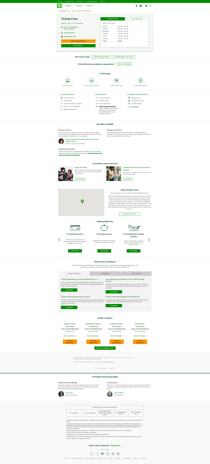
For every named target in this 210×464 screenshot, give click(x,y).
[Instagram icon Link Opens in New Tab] (107, 453)
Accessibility (127, 458)
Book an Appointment (78, 41)
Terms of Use (101, 458)
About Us (102, 1)
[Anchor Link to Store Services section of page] (67, 81)
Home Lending (136, 273)
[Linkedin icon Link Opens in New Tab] (118, 453)
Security (110, 458)
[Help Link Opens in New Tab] (141, 6)
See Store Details (70, 336)
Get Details (75, 251)
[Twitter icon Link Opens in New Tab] (97, 453)
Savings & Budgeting (74, 273)
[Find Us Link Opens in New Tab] (137, 6)
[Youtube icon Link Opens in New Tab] (102, 453)
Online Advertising (89, 458)
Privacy (66, 458)
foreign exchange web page (108, 361)
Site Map (143, 458)
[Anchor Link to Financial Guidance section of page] (140, 81)
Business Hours (113, 18)
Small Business (69, 1)
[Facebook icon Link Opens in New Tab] (92, 453)
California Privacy (76, 458)
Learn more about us (129, 214)
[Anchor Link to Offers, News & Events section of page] (91, 81)
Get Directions (78, 45)
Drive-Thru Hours (136, 18)
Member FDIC (112, 368)
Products (68, 5)
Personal (59, 1)
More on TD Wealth (124, 64)
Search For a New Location (105, 348)
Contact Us (116, 445)
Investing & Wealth (92, 1)
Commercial (80, 1)
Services (79, 5)
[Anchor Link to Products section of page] (116, 81)
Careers (135, 458)
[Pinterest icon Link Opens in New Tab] (113, 453)
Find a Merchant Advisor (101, 56)
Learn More (128, 179)
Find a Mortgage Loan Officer (123, 56)
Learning (89, 4)
